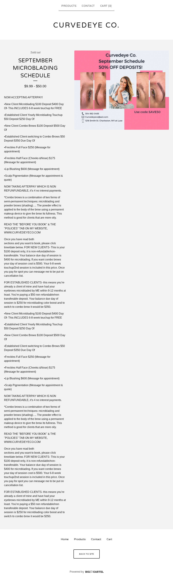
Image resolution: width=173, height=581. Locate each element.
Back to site (86, 554)
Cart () (106, 5)
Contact (88, 5)
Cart (109, 539)
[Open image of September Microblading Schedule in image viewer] (121, 90)
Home (65, 539)
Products (68, 5)
